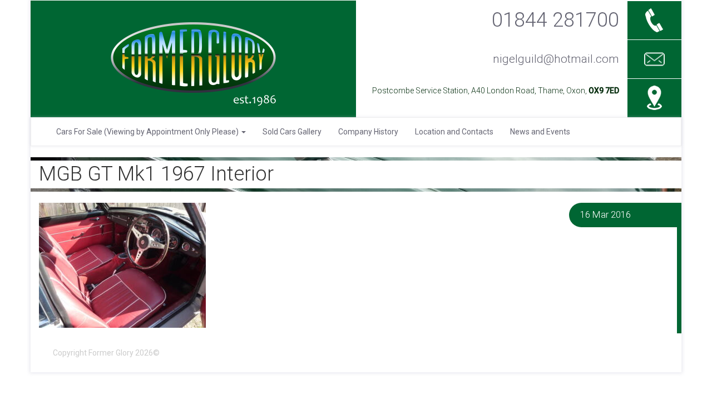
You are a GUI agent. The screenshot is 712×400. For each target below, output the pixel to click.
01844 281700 (555, 20)
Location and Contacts (454, 131)
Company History (368, 131)
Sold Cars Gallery (292, 131)
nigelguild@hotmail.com (556, 59)
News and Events (540, 131)
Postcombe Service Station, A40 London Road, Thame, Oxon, (495, 90)
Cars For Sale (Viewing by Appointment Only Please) (148, 131)
